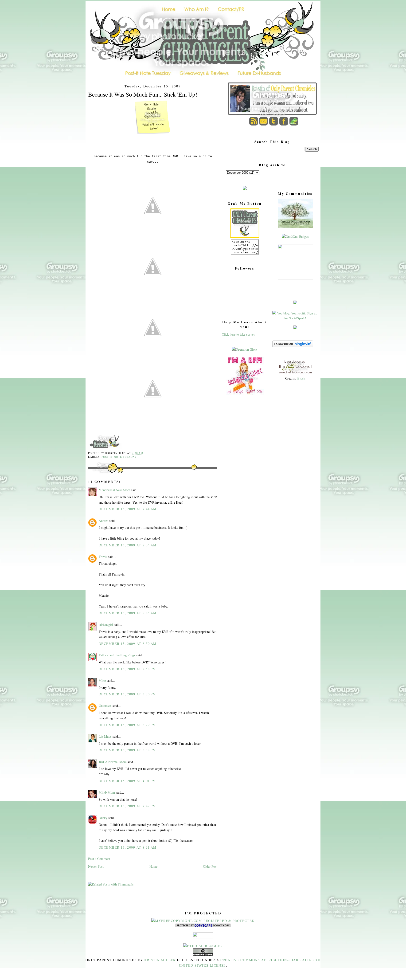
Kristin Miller (160, 960)
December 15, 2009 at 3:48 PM (127, 750)
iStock (301, 378)
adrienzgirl (106, 624)
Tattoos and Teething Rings (117, 655)
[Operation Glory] (245, 349)
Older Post (210, 866)
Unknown (105, 705)
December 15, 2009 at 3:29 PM (127, 725)
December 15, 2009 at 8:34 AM (128, 545)
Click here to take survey (238, 334)
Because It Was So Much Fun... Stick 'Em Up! (142, 94)
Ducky (103, 817)
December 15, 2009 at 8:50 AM (128, 643)
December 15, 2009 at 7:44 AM (128, 509)
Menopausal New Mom (114, 490)
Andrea (103, 520)
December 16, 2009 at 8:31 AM (128, 847)
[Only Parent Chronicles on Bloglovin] (292, 346)
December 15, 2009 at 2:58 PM (127, 669)
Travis (103, 556)
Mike (102, 680)
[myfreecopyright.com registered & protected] (203, 920)
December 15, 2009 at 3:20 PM (127, 694)
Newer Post (96, 866)
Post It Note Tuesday (119, 457)
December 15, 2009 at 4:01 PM (127, 781)
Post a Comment (99, 858)
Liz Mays (105, 736)
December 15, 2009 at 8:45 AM (128, 613)
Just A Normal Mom (113, 762)
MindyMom (107, 792)
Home (153, 866)
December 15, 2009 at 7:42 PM (127, 806)
